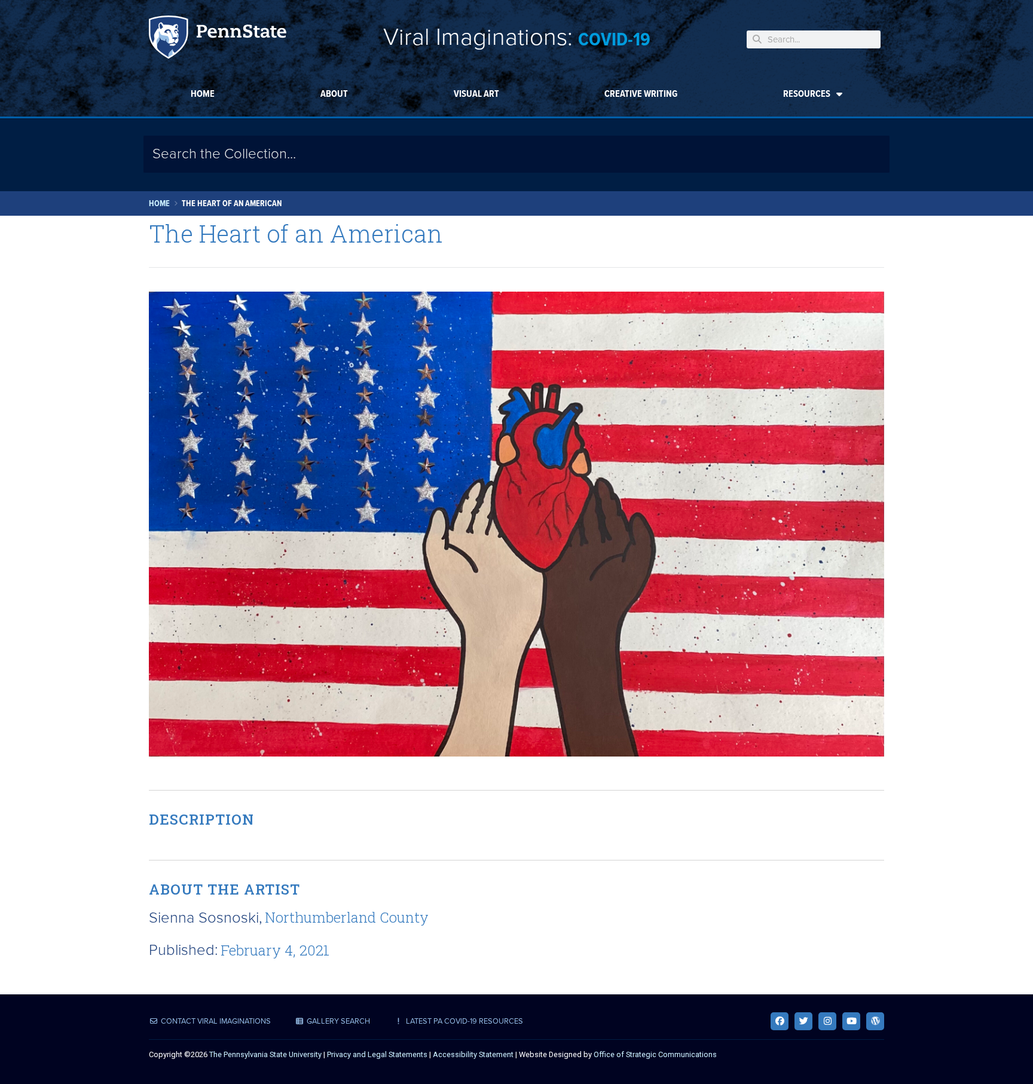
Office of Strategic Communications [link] (655, 1054)
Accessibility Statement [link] (473, 1054)
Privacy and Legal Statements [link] (377, 1054)
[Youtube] (851, 1021)
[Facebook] (779, 1021)
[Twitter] (803, 1021)
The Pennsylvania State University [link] (265, 1054)
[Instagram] (827, 1021)
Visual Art (476, 93)
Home (203, 93)
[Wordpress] (875, 1021)
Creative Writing (640, 93)
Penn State (217, 39)
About (334, 93)
